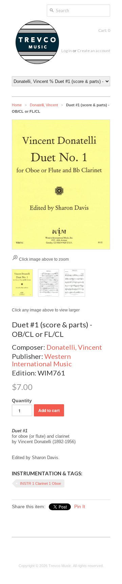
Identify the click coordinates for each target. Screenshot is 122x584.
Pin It (79, 506)
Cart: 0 (104, 30)
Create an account (93, 50)
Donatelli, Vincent (44, 105)
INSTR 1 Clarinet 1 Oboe (40, 483)
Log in (66, 50)
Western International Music (42, 360)
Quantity (22, 400)
